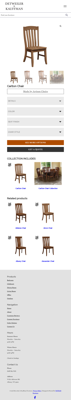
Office (9, 294)
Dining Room (11, 287)
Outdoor (10, 298)
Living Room (11, 291)
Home (9, 308)
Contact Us (11, 326)
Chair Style (14, 132)
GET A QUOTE (35, 149)
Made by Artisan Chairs (35, 91)
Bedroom (10, 280)
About (9, 312)
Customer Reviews (13, 315)
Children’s (10, 283)
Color (11, 111)
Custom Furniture (13, 319)
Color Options (12, 322)
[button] (60, 26)
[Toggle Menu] (65, 6)
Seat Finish (13, 122)
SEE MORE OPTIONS (35, 142)
